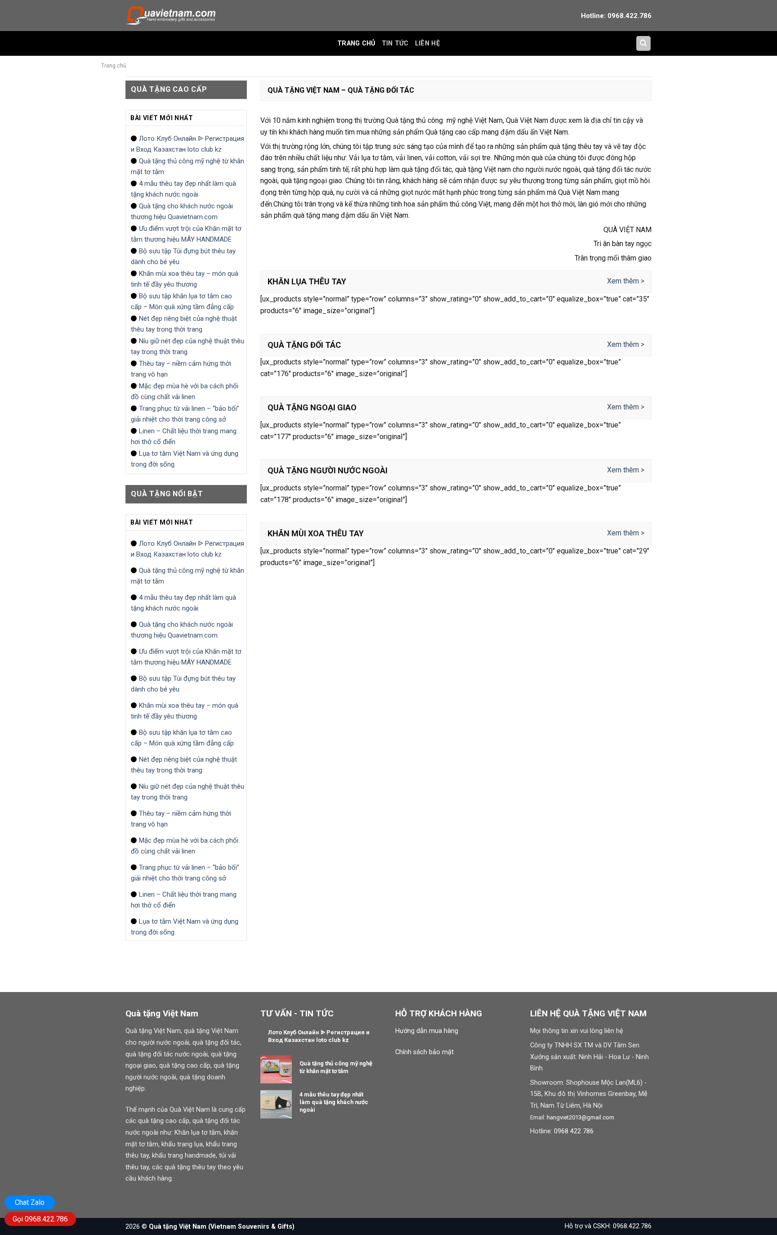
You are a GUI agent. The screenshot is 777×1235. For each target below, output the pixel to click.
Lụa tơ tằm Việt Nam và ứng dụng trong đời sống (184, 458)
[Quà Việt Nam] (170, 15)
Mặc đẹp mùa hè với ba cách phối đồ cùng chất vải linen (184, 391)
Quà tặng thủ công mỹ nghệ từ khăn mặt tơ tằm (187, 166)
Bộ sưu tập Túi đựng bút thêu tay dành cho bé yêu (183, 256)
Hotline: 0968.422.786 (616, 16)
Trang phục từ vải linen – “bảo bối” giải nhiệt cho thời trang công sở (185, 413)
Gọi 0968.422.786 (40, 1219)
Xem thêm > (625, 281)
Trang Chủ (356, 43)
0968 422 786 (574, 1131)
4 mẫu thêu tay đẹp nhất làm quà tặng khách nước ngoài (183, 189)
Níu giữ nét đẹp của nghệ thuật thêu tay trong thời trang (187, 346)
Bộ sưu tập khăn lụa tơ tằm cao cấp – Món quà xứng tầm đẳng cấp (182, 301)
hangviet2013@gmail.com (580, 1117)
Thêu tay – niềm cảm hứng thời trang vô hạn (181, 368)
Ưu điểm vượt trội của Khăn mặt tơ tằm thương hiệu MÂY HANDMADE (186, 234)
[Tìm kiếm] (643, 43)
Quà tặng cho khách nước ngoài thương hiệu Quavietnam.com (182, 211)
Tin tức (395, 43)
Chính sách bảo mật (424, 1052)
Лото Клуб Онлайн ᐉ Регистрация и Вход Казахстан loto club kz (187, 144)
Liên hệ (427, 43)
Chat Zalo (30, 1202)
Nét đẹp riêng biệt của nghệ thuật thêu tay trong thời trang (184, 323)
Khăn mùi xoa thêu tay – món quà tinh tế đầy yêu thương (184, 278)
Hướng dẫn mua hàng (426, 1031)
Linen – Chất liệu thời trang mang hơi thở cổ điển (184, 436)
